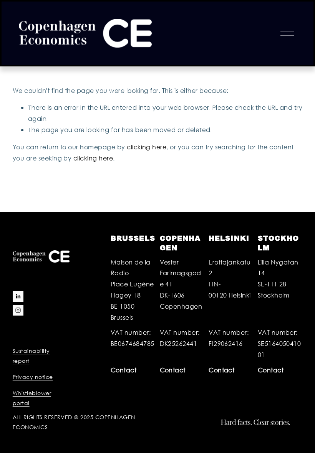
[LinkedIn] (18, 296)
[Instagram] (18, 310)
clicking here (146, 147)
